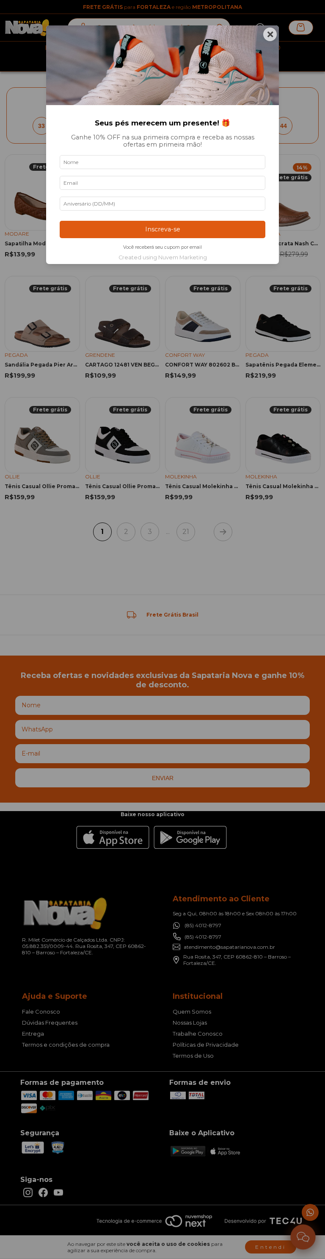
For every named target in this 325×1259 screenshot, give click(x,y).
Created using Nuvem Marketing (162, 257)
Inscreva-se (162, 229)
